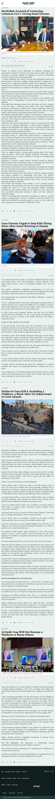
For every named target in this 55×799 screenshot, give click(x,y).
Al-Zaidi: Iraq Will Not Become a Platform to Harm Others (22, 633)
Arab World (5, 7)
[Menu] (2, 3)
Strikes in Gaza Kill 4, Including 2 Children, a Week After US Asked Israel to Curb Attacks (26, 394)
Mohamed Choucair (11, 58)
